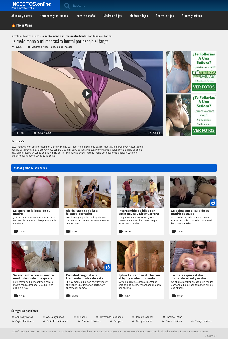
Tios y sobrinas (203, 321)
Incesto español (85, 15)
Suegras (118, 321)
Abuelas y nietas (24, 317)
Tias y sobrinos (173, 321)
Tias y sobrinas (144, 321)
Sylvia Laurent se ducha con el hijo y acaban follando (139, 276)
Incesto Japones (144, 317)
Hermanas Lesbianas (111, 317)
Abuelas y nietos (55, 317)
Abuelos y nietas (21, 15)
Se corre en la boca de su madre (31, 212)
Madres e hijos (139, 15)
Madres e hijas (112, 15)
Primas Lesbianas (90, 321)
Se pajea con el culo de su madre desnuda (190, 212)
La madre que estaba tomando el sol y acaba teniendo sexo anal (188, 278)
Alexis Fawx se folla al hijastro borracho (82, 212)
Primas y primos (192, 15)
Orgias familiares (24, 321)
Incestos (16, 36)
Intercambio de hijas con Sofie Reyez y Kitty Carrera (139, 212)
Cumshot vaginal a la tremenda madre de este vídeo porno (84, 278)
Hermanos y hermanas (54, 15)
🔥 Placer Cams (21, 25)
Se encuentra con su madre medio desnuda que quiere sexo (33, 278)
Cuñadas (82, 317)
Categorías (211, 335)
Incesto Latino (174, 317)
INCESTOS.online (31, 3)
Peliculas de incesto (61, 46)
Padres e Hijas (165, 15)
